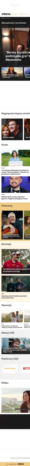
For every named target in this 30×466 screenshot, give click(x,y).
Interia (2, 18)
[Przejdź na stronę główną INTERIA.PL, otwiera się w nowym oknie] (6, 14)
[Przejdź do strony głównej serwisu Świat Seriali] (19, 14)
